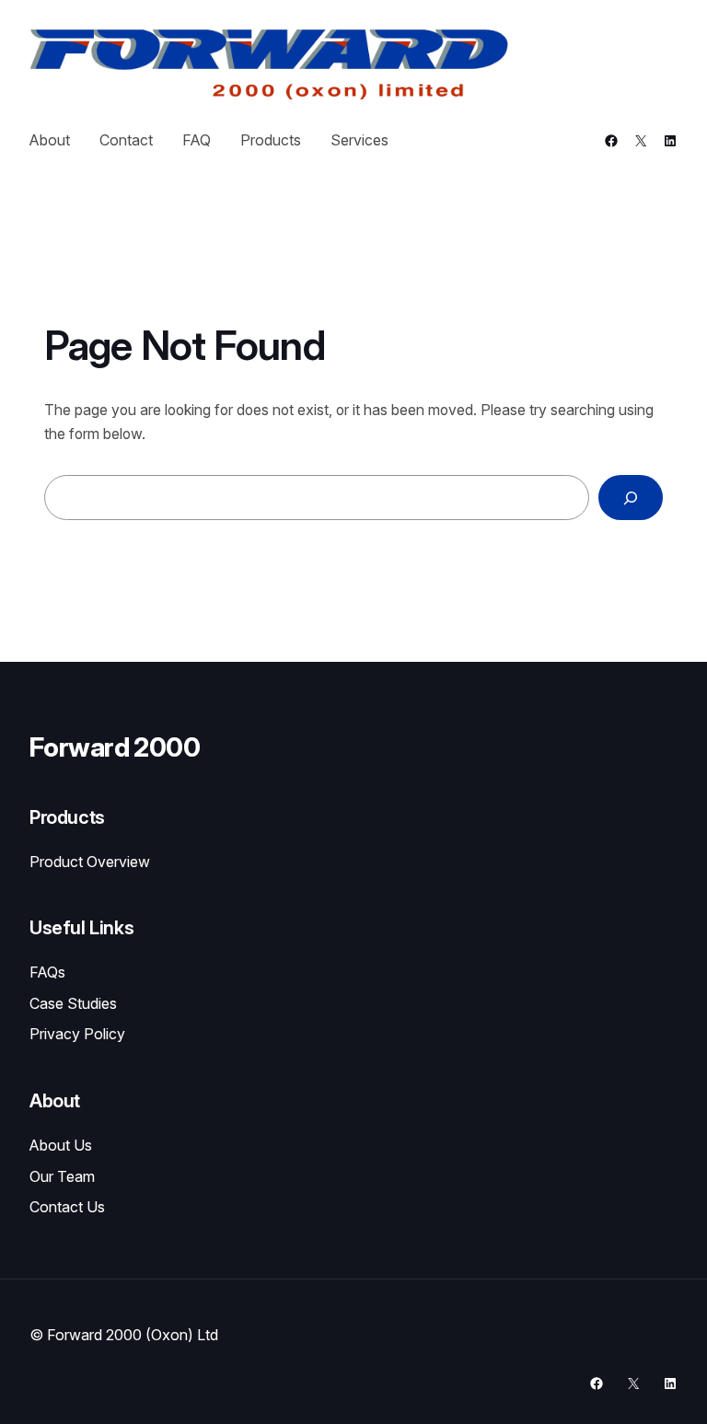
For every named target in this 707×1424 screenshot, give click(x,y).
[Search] (630, 497)
